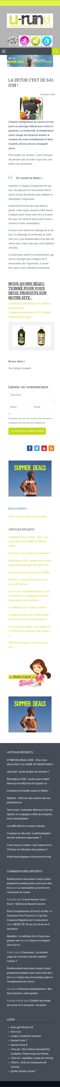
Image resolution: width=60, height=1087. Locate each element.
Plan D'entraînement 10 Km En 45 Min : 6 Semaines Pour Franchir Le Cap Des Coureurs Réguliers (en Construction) (29, 915)
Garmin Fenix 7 (19, 1040)
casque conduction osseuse (26, 1036)
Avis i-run (16, 1031)
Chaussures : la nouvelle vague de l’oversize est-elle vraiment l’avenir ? (27, 956)
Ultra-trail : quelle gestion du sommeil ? (29, 553)
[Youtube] (44, 448)
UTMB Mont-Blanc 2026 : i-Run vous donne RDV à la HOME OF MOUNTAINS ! (28, 541)
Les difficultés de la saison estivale (27, 607)
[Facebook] (29, 448)
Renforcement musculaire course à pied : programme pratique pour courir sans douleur (30, 883)
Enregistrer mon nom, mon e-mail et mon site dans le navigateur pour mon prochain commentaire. (30, 420)
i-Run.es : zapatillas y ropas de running (32, 1058)
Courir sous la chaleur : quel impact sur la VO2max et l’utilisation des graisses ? (29, 631)
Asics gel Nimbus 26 (22, 1027)
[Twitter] (37, 448)
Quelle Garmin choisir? (23, 1071)
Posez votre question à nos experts (27, 516)
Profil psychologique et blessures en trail (29, 856)
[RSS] (51, 448)
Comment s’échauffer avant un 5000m (29, 572)
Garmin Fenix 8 (19, 1045)
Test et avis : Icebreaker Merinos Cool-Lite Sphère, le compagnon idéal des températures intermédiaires (29, 596)
